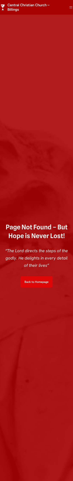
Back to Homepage (36, 282)
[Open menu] (71, 7)
